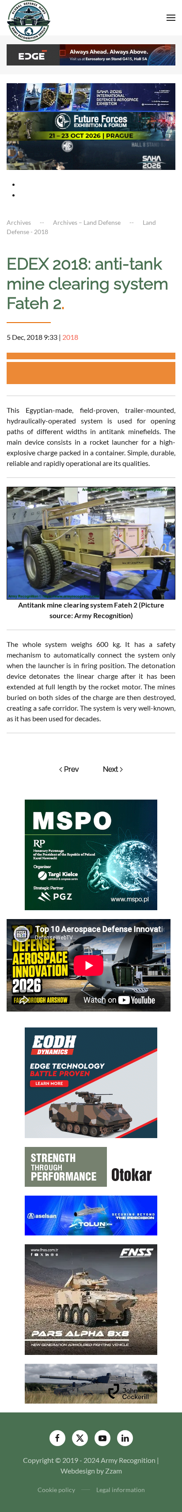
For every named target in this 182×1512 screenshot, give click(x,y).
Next (110, 769)
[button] (171, 17)
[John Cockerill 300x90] (91, 1382)
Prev (71, 769)
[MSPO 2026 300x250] (91, 854)
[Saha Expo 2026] (91, 96)
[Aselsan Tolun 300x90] (91, 1214)
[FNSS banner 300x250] (91, 1298)
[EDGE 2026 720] (91, 54)
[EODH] (91, 1081)
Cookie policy (56, 1489)
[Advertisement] (94, 373)
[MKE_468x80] (91, 154)
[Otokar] (91, 1166)
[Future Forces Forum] (91, 125)
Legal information (120, 1489)
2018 (70, 337)
